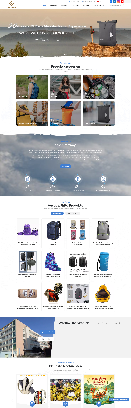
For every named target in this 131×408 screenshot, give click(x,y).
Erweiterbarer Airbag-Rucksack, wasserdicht (78, 275)
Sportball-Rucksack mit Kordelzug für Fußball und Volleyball (103, 243)
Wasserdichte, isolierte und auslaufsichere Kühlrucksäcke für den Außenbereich (28, 307)
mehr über (65, 166)
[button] (64, 54)
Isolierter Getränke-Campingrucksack (78, 243)
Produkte (64, 5)
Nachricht (86, 5)
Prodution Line (71, 348)
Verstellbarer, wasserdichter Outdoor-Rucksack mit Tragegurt (103, 307)
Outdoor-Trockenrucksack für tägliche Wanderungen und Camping (78, 307)
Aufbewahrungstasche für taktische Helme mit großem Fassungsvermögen (53, 307)
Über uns (53, 5)
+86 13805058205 (75, 1)
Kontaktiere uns (99, 5)
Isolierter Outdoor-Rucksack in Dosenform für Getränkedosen (103, 275)
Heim (44, 5)
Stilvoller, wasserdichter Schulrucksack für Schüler (53, 275)
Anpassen (76, 5)
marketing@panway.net (89, 1)
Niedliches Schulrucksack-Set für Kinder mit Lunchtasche (27, 243)
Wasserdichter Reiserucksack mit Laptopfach (27, 275)
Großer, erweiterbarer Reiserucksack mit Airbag (53, 243)
